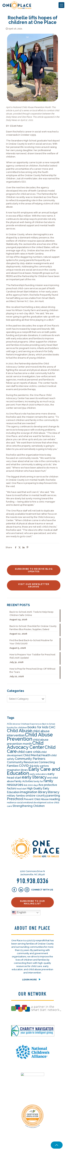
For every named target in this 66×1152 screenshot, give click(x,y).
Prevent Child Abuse (36, 799)
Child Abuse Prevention (30, 737)
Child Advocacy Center (25, 745)
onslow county (36, 795)
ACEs (9, 724)
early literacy (34, 777)
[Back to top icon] (57, 1145)
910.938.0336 (32, 881)
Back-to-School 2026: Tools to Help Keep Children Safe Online (31, 613)
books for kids (38, 727)
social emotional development (32, 802)
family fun (38, 781)
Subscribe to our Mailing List (32, 902)
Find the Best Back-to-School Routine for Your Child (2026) (31, 642)
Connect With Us (42, 889)
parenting (53, 795)
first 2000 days (31, 785)
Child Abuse (19, 730)
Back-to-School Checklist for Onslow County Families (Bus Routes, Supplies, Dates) (33, 628)
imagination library (33, 792)
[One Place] (17, 5)
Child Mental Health (37, 755)
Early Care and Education (33, 771)
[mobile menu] (61, 5)
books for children (17, 727)
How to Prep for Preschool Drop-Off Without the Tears (32, 670)
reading (54, 799)
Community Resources (22, 762)
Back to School (48, 724)
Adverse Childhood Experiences (27, 724)
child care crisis (29, 752)
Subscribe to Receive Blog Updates (33, 570)
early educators (38, 774)
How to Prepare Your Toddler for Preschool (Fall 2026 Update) (32, 656)
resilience (12, 802)
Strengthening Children (29, 806)
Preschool (15, 799)
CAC (52, 727)
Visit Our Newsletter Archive (33, 585)
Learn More (29, 979)
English (21, 912)
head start (21, 789)
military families (16, 795)
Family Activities (23, 781)
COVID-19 (26, 765)
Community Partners (30, 758)
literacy (53, 792)
